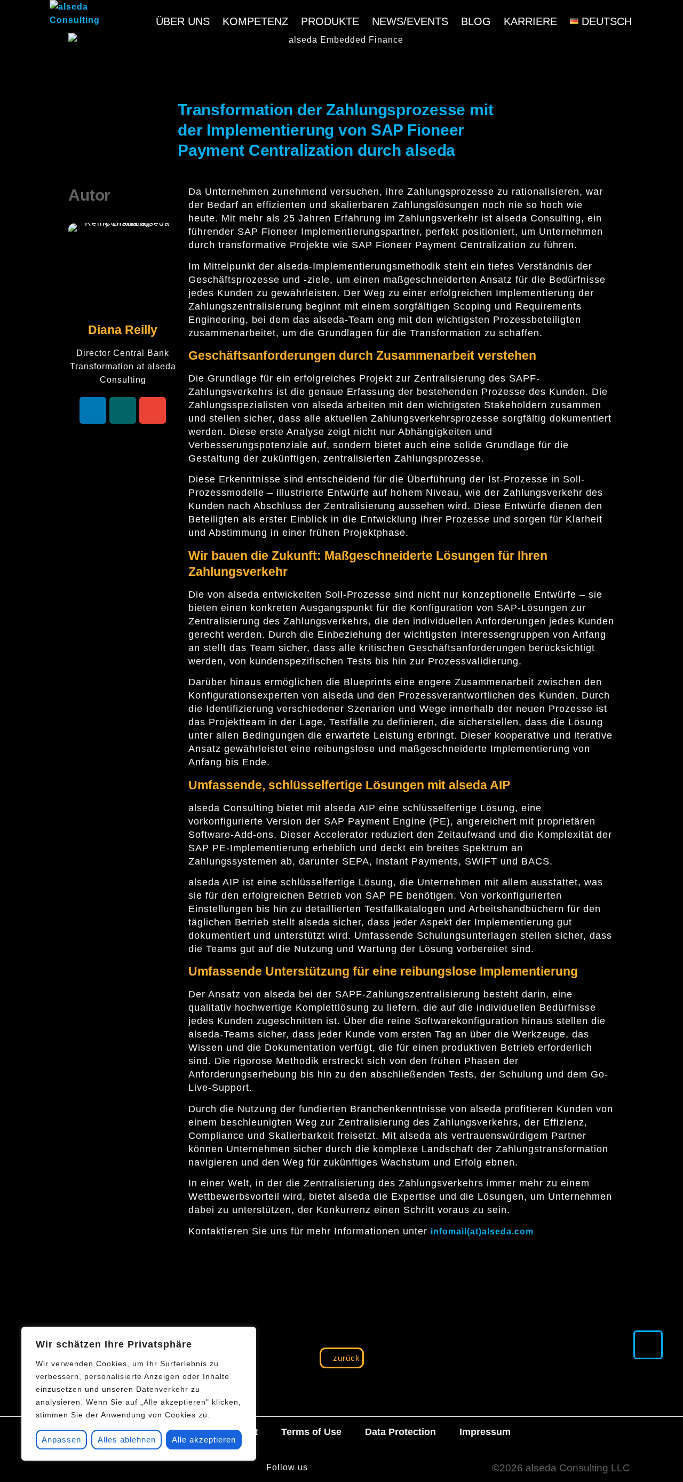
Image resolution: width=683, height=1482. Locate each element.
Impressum (485, 1431)
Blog (476, 21)
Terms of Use (311, 1431)
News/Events (410, 21)
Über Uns (183, 21)
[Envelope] (152, 410)
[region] (138, 1394)
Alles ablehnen (127, 1439)
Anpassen (61, 1439)
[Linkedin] (93, 410)
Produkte (330, 21)
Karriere (530, 21)
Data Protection (400, 1431)
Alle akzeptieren (204, 1439)
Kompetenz (255, 21)
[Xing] (122, 410)
